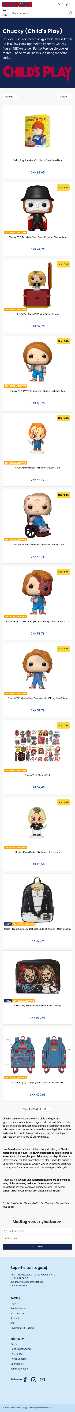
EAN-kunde (16, 1354)
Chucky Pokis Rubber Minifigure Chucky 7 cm (37, 467)
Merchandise (17, 1313)
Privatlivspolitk (18, 1358)
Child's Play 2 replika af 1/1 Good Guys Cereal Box (37, 160)
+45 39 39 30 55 (19, 1278)
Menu (4, 15)
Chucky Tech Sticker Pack (37, 775)
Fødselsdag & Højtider (22, 1328)
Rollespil (14, 1318)
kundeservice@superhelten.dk (26, 1281)
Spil (12, 1323)
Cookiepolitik (17, 1363)
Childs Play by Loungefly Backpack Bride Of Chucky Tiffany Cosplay (37, 929)
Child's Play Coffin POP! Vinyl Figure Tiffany (37, 314)
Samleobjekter (18, 1308)
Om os (13, 1344)
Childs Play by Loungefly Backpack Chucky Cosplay (37, 1082)
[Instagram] (35, 1379)
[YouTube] (44, 1379)
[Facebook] (26, 1379)
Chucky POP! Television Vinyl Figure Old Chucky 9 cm (38, 544)
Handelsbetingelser (20, 1349)
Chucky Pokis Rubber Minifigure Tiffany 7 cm (37, 852)
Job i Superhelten (19, 1368)
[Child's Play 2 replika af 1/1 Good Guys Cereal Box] (37, 131)
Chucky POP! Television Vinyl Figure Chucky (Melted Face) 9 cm (37, 621)
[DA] (16, 4)
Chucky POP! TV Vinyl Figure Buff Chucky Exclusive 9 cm (37, 391)
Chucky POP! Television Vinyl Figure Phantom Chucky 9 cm (37, 237)
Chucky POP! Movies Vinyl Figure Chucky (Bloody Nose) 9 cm (38, 698)
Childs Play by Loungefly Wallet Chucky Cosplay (37, 1005)
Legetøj (14, 1303)
